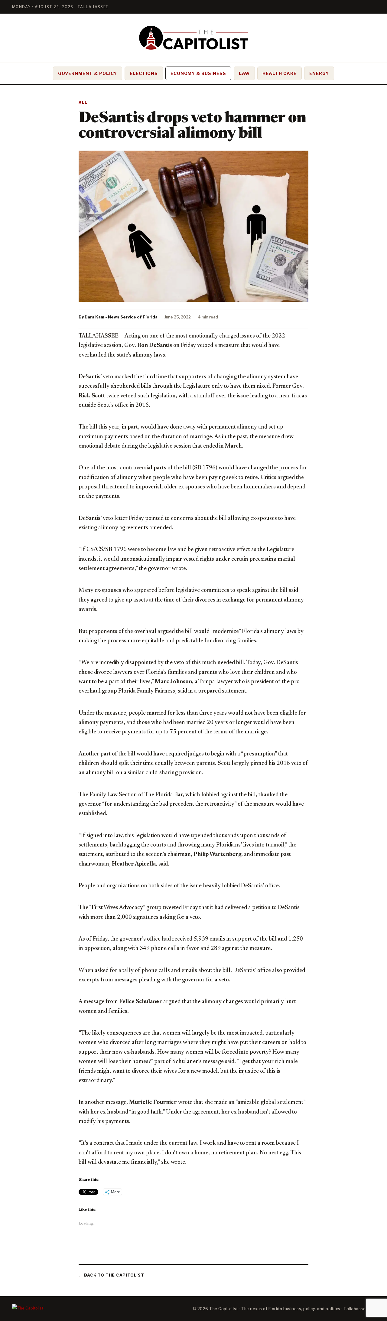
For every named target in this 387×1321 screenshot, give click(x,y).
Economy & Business (198, 73)
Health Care (279, 73)
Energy (319, 73)
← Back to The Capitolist (111, 1275)
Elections (144, 73)
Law (244, 73)
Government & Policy (87, 73)
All (83, 102)
